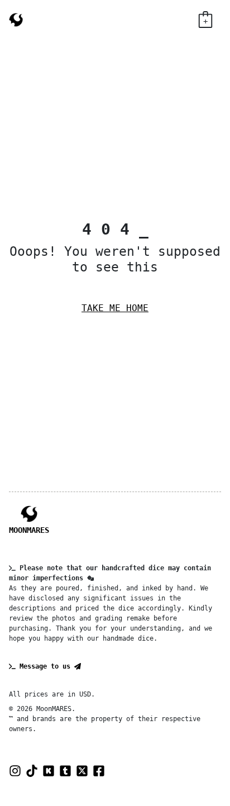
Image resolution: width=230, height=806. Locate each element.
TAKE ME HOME (115, 308)
